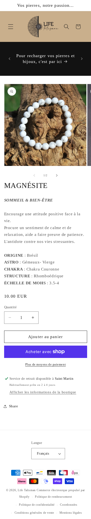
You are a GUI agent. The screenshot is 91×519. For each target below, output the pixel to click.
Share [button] (13, 406)
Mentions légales (70, 512)
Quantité (10, 307)
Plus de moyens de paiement (45, 364)
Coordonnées (68, 504)
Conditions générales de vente (34, 512)
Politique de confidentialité (37, 504)
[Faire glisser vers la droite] (56, 175)
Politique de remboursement (53, 496)
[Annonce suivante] (81, 59)
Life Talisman (27, 490)
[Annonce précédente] (9, 59)
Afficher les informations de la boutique (42, 392)
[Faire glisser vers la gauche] (34, 175)
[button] (11, 26)
